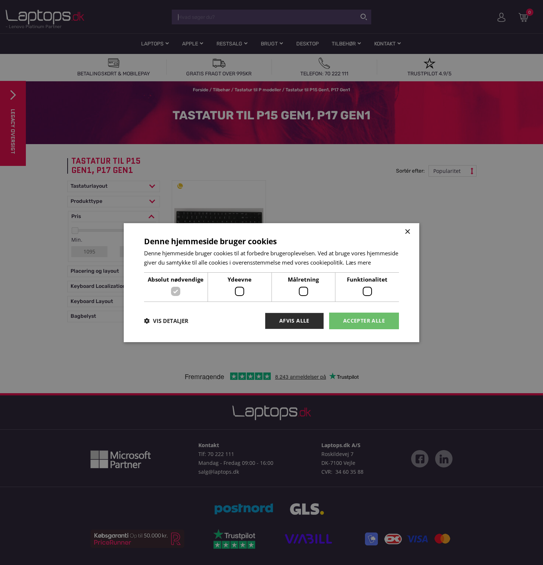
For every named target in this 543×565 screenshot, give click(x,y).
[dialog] (271, 282)
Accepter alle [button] (364, 320)
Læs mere (358, 262)
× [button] (407, 231)
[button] (166, 321)
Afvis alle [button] (294, 320)
